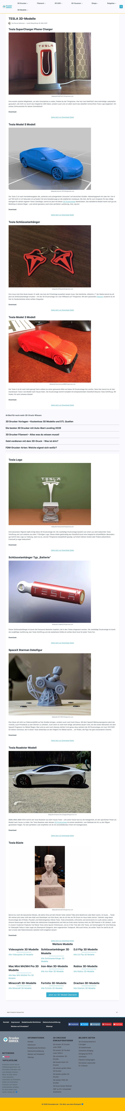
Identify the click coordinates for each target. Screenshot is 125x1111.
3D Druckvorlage (69, 202)
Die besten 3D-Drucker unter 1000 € (61, 1051)
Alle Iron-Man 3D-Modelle (52, 971)
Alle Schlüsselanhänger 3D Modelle (52, 960)
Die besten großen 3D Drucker (61, 1075)
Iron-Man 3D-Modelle (54, 966)
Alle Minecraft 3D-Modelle (20, 988)
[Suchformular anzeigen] (121, 6)
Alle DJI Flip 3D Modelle (84, 954)
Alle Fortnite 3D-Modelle (51, 988)
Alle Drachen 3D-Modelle (84, 988)
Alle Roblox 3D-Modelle (84, 971)
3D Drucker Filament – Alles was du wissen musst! (32, 434)
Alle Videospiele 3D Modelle (21, 954)
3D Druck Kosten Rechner (62, 1086)
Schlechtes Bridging (86, 1051)
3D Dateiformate (85, 1047)
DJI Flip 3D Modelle (86, 949)
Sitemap (49, 1026)
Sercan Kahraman (19, 23)
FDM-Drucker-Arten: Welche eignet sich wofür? (31, 447)
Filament (100, 297)
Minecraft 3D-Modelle (22, 983)
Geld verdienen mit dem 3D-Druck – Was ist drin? (32, 441)
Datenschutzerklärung (51, 1022)
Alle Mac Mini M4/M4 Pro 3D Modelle (21, 977)
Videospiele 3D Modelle (24, 949)
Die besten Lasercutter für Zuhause (87, 1064)
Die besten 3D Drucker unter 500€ (61, 1045)
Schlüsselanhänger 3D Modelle (55, 951)
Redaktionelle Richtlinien (31, 1022)
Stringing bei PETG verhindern (85, 1055)
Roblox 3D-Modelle (86, 966)
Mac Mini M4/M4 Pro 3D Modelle (24, 968)
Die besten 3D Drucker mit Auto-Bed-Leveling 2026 (33, 428)
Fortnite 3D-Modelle (53, 983)
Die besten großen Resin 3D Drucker (62, 1069)
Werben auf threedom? (20, 1026)
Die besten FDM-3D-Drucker (60, 1081)
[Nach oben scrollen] (120, 1103)
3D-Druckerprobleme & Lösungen (87, 1043)
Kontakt (6, 1022)
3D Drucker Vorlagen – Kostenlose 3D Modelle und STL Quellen (39, 421)
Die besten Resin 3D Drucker (60, 1063)
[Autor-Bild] (10, 23)
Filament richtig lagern (87, 1060)
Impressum (15, 1022)
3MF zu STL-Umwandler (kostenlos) (62, 1090)
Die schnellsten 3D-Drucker (60, 1057)
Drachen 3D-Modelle (86, 983)
